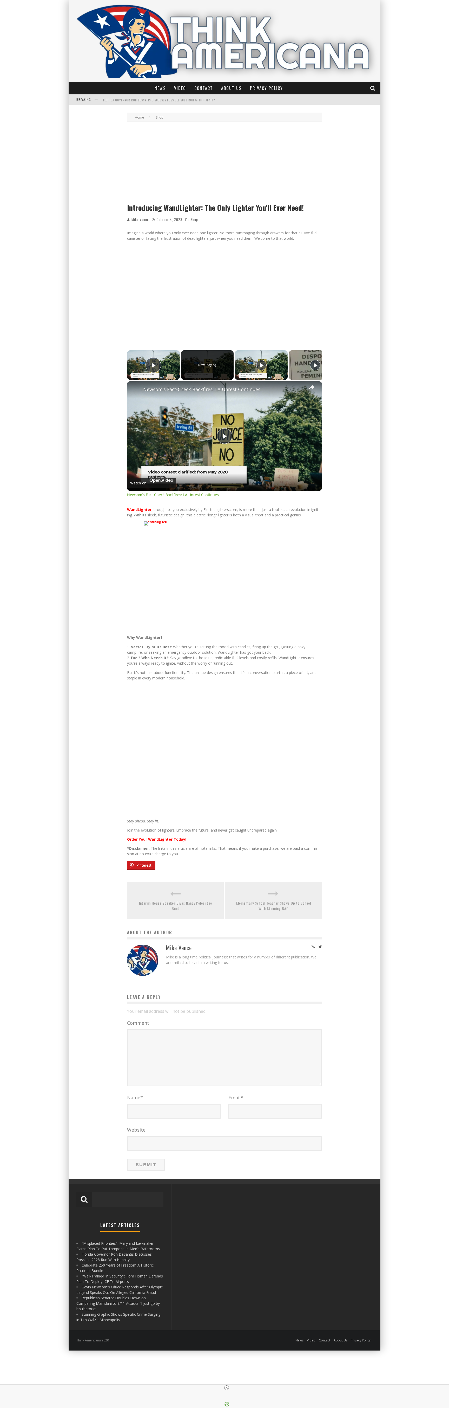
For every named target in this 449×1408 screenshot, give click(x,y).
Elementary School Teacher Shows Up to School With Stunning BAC (273, 905)
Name (135, 1097)
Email (235, 1097)
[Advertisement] (224, 163)
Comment (138, 1023)
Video (180, 88)
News (160, 88)
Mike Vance (140, 219)
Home (139, 117)
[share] (311, 387)
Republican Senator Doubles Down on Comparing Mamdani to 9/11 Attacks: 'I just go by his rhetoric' (118, 1303)
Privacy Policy (266, 88)
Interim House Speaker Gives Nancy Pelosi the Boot (175, 905)
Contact (203, 88)
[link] (135, 389)
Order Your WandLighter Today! (156, 839)
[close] (226, 1387)
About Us (231, 88)
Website (136, 1130)
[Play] (261, 365)
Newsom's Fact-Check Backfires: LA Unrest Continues (201, 389)
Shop (194, 219)
